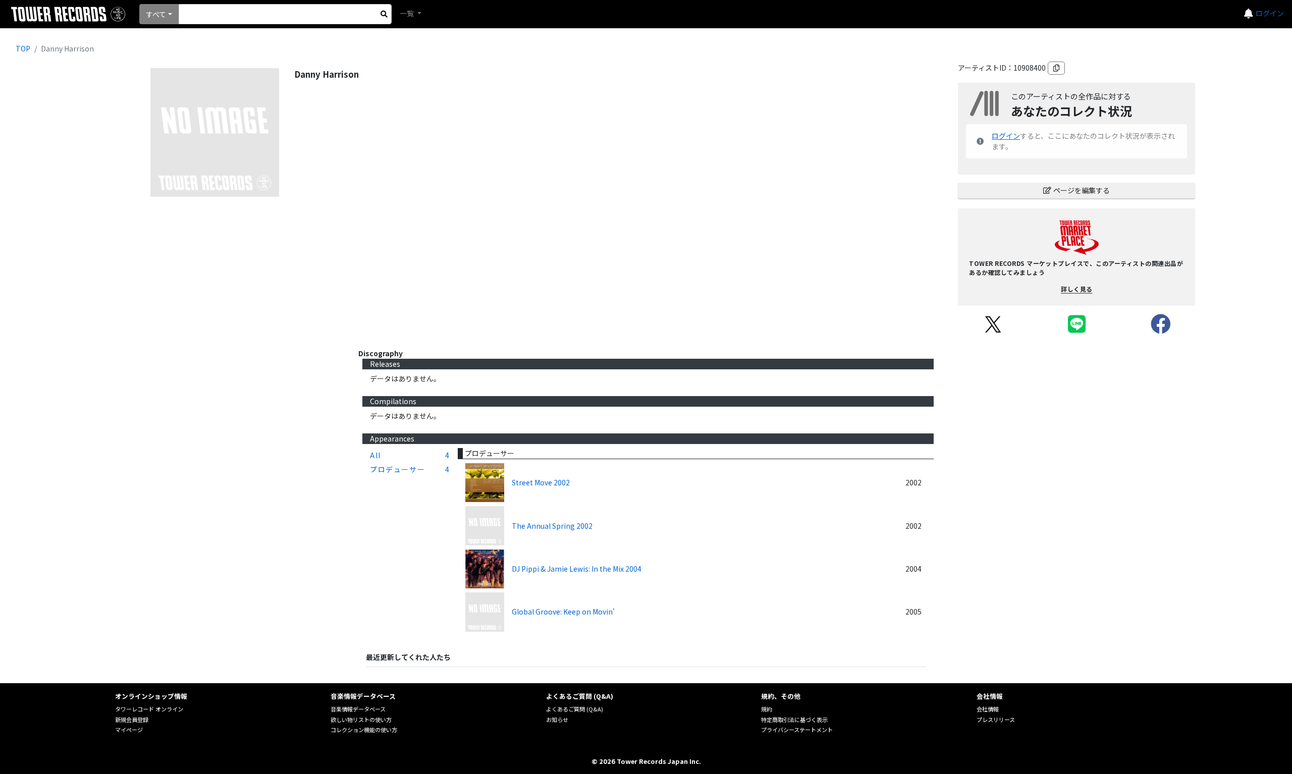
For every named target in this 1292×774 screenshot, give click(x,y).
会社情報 (988, 709)
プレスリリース (996, 719)
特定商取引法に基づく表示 (794, 719)
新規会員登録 (131, 719)
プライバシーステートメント (797, 730)
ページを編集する (1081, 190)
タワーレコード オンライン (149, 709)
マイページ (129, 730)
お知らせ (557, 719)
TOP (23, 48)
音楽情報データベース (358, 709)
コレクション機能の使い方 (364, 730)
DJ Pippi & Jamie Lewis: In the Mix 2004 (576, 569)
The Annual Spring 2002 (552, 526)
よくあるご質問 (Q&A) (574, 709)
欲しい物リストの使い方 (361, 719)
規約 (766, 709)
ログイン (1270, 13)
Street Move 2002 (541, 482)
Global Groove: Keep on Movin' (563, 611)
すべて (156, 14)
